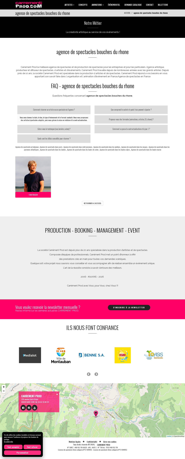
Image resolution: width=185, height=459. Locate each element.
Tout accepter (13, 446)
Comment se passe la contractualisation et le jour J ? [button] (131, 129)
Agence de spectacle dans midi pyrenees (78, 146)
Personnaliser (22, 452)
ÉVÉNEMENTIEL (114, 5)
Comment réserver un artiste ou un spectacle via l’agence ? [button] (54, 109)
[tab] (53, 110)
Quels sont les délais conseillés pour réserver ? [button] (53, 138)
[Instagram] (29, 407)
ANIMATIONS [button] (97, 5)
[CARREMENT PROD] (29, 4)
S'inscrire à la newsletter (129, 307)
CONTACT (150, 5)
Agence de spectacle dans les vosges (134, 146)
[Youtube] (34, 407)
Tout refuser (32, 446)
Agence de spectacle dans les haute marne (146, 149)
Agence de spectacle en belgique (27, 146)
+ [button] (4, 387)
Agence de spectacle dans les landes (53, 149)
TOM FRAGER (33, 194)
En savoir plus (8, 441)
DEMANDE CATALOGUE (133, 5)
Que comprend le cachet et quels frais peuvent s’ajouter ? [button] (131, 109)
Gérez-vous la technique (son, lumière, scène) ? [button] (54, 129)
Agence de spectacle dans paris (51, 146)
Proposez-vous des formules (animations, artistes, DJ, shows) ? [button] (131, 119)
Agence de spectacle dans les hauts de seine (82, 149)
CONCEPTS (83, 5)
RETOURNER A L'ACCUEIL (92, 203)
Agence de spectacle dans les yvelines (106, 146)
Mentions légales (75, 441)
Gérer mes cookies (109, 441)
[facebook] (23, 407)
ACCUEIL (127, 12)
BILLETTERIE (163, 5)
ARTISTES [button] (69, 5)
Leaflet (169, 436)
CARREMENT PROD (103, 444)
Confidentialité (92, 441)
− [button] (4, 391)
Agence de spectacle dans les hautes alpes (115, 149)
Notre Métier (93, 23)
